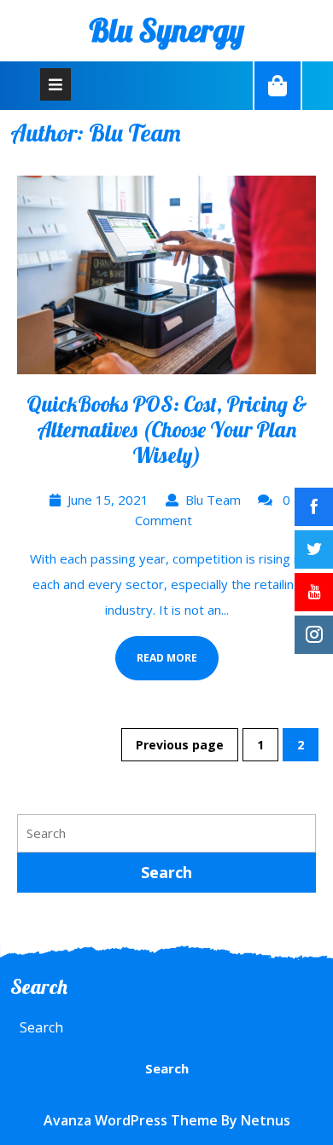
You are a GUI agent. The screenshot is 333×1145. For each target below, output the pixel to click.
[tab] (55, 84)
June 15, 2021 (108, 499)
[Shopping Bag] (277, 85)
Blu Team (213, 499)
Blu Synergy (166, 29)
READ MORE (156, 650)
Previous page (180, 745)
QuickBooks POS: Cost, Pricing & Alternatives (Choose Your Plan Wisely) (166, 428)
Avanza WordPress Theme (131, 1120)
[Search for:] (166, 833)
